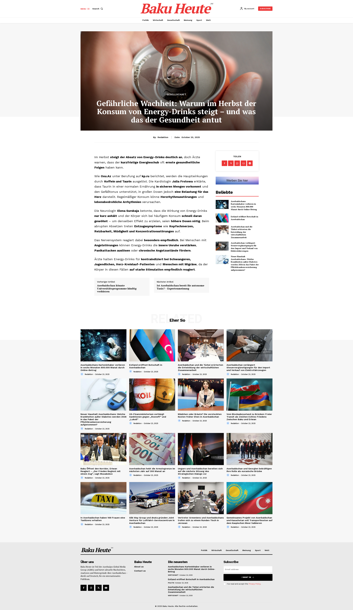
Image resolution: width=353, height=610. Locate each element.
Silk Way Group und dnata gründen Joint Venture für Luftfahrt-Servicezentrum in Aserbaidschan (152, 520)
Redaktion (163, 137)
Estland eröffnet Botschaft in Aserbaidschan (244, 218)
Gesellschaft (176, 94)
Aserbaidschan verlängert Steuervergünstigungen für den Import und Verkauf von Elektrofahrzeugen (244, 247)
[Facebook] (224, 163)
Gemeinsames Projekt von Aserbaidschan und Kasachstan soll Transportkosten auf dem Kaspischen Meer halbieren (249, 520)
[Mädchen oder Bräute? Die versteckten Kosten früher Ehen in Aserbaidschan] (201, 394)
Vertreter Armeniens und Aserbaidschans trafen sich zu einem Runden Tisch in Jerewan (201, 520)
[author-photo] (82, 374)
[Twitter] (231, 163)
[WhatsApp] (237, 163)
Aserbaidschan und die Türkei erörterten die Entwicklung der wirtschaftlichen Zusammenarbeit (241, 232)
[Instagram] (91, 588)
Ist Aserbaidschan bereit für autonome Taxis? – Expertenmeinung (180, 287)
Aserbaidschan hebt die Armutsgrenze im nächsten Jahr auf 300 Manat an (152, 470)
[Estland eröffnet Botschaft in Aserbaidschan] (222, 217)
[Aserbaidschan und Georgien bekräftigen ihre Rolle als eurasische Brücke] (249, 449)
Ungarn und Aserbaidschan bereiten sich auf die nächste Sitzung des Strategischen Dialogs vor (200, 471)
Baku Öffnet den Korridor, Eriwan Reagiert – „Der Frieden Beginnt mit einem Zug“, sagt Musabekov (101, 471)
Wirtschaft (173, 575)
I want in (246, 577)
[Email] (243, 163)
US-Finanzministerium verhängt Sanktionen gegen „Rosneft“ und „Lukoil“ (147, 417)
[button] (98, 9)
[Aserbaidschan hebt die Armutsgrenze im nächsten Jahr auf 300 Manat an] (152, 449)
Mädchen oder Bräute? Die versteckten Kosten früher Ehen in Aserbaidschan (200, 415)
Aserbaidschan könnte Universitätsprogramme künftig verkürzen (117, 288)
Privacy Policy (254, 584)
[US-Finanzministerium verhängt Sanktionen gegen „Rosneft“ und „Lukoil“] (152, 394)
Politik (171, 583)
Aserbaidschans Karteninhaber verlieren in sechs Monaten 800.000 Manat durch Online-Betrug (244, 205)
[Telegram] (250, 163)
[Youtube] (106, 588)
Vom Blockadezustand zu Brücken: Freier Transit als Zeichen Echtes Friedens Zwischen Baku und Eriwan (249, 417)
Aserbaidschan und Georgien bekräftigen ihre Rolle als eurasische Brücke (249, 470)
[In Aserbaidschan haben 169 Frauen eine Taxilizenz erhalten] (103, 498)
